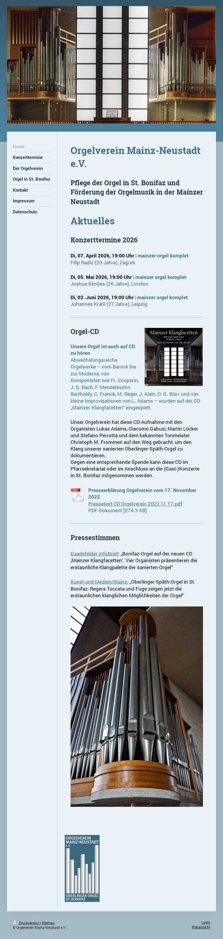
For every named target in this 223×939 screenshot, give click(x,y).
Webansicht (201, 927)
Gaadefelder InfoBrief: (95, 553)
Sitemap (48, 923)
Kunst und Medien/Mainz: (99, 581)
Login (206, 922)
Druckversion (29, 923)
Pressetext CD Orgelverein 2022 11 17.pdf (135, 503)
